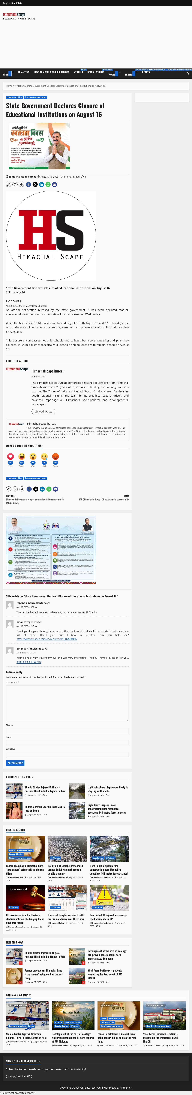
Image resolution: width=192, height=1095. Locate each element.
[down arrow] (10, 73)
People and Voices (17, 1026)
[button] (8, 184)
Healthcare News (25, 850)
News (5, 74)
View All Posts (43, 411)
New (20, 97)
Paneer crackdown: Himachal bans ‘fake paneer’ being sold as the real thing (25, 869)
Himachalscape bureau (23, 176)
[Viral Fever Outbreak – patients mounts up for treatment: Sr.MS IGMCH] (164, 1015)
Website (10, 748)
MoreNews (110, 1087)
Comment (12, 682)
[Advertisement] (39, 43)
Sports (31, 1026)
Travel (132, 72)
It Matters (23, 72)
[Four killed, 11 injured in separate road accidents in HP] (109, 898)
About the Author (14, 305)
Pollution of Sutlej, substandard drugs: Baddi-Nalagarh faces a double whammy (65, 869)
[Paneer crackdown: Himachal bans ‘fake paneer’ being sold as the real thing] (119, 1015)
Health (149, 1026)
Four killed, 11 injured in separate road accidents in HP (108, 917)
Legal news (98, 858)
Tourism (58, 1022)
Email (9, 737)
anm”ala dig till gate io (28, 661)
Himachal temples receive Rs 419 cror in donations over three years (67, 917)
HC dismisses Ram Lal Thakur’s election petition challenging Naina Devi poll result (25, 918)
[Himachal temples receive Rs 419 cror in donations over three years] (67, 898)
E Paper (146, 72)
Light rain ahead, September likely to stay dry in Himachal (77, 791)
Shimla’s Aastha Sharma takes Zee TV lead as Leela (14, 810)
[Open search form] (188, 73)
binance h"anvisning (28, 648)
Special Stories (96, 71)
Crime (12, 850)
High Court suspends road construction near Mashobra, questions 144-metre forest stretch (77, 810)
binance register (26, 622)
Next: (104, 497)
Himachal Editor (15, 877)
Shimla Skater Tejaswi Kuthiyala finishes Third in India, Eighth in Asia (14, 791)
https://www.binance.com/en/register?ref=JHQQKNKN (46, 639)
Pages (112, 74)
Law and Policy (16, 854)
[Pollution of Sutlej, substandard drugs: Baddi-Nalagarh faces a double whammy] (67, 849)
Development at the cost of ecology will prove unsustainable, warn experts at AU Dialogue (77, 956)
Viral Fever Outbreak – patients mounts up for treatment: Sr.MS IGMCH (77, 976)
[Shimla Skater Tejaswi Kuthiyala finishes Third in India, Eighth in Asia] (27, 1015)
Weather (79, 71)
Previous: (35, 499)
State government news (35, 97)
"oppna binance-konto (30, 603)
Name (9, 725)
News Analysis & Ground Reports (51, 72)
